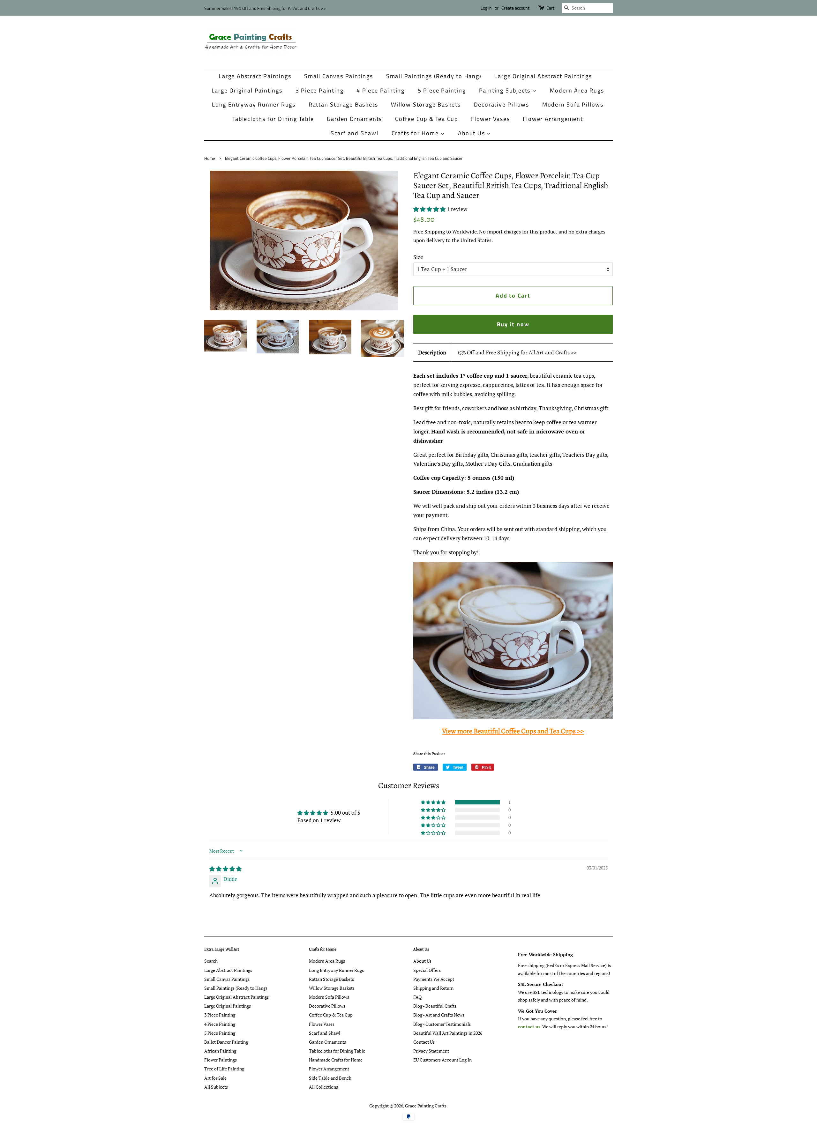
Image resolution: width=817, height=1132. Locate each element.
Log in (486, 7)
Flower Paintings (220, 1060)
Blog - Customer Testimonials (442, 1024)
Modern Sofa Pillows (572, 104)
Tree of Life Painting (224, 1069)
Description (432, 352)
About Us (472, 133)
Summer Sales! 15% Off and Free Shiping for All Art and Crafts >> (265, 8)
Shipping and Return (433, 988)
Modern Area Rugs (577, 90)
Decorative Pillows (501, 104)
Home (209, 158)
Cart (550, 7)
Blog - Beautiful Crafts (434, 1006)
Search (211, 961)
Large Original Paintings (247, 90)
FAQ (417, 997)
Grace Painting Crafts (425, 1106)
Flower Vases (490, 119)
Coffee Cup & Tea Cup (426, 119)
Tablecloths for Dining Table (273, 119)
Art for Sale (215, 1078)
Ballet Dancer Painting (226, 1042)
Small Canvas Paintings (338, 76)
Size (418, 257)
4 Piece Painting (380, 90)
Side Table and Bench (330, 1078)
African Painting (220, 1051)
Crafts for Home (416, 133)
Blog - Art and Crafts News (438, 1015)
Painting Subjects (505, 90)
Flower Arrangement (553, 119)
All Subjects (216, 1087)
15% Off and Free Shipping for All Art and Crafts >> (517, 352)
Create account (515, 7)
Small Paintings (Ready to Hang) (434, 76)
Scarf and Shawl (355, 133)
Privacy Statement (431, 1051)
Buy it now (513, 324)
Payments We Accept (433, 979)
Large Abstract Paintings (255, 76)
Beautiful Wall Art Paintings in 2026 (447, 1033)
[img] (225, 868)
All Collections (323, 1087)
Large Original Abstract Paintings (543, 76)
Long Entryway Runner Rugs (254, 104)
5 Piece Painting (442, 90)
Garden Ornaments (354, 119)
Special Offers (427, 970)
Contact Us (424, 1042)
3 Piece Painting (320, 90)
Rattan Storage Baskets (343, 104)
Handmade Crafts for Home (336, 1060)
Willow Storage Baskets (426, 104)
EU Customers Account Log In (442, 1060)
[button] (430, 209)
